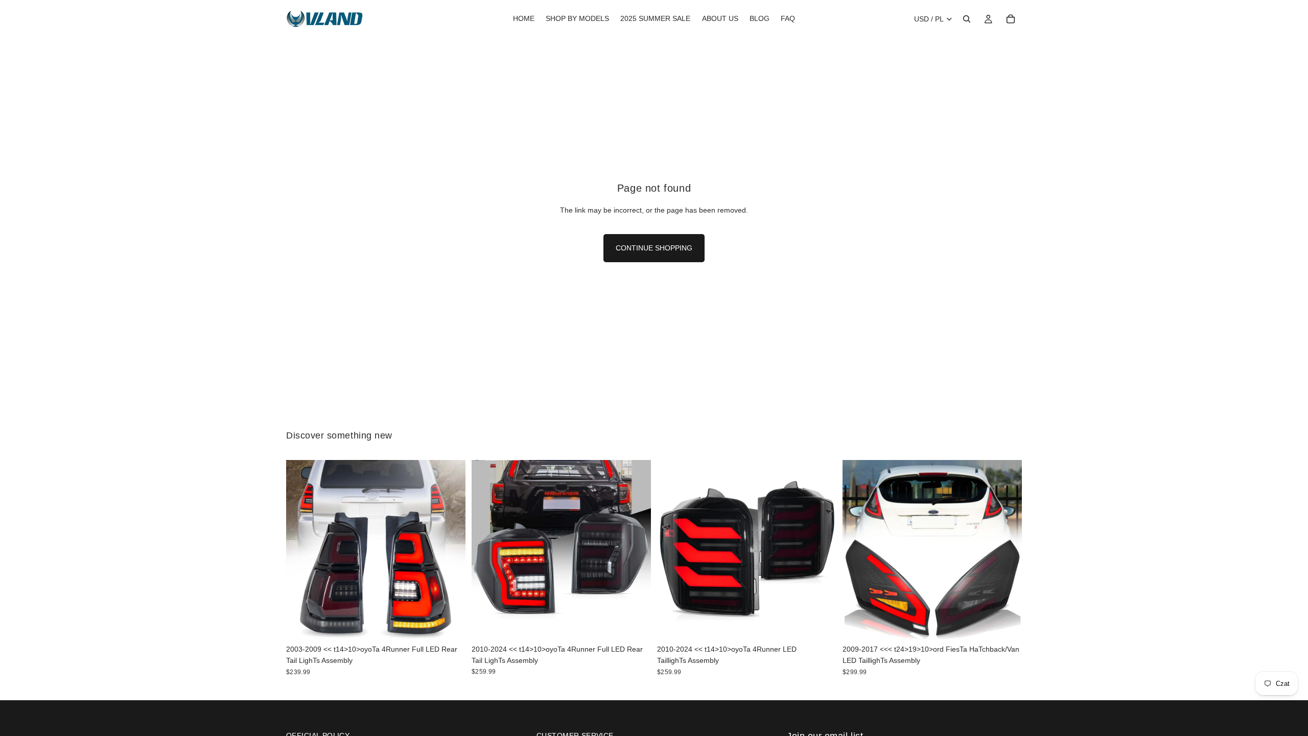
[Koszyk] (1010, 19)
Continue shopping (654, 248)
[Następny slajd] (450, 549)
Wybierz (1014, 623)
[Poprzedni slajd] (301, 549)
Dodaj (458, 623)
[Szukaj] (966, 19)
